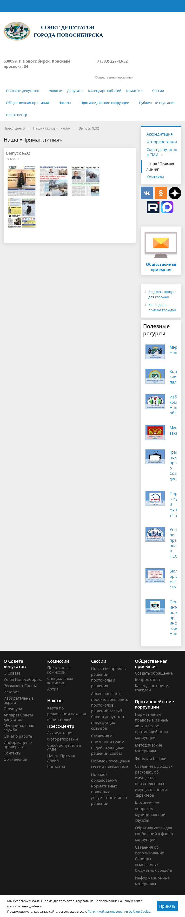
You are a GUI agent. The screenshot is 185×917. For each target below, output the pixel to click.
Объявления (15, 759)
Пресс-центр (16, 114)
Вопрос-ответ (147, 679)
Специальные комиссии (60, 680)
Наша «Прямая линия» (52, 128)
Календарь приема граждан (153, 688)
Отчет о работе (18, 736)
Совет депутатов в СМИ (161, 152)
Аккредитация (159, 134)
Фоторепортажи (161, 141)
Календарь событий (104, 90)
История (12, 692)
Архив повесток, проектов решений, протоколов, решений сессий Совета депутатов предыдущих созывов (109, 711)
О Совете (12, 673)
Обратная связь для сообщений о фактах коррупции (154, 833)
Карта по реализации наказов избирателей (66, 713)
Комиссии (134, 90)
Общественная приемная (27, 102)
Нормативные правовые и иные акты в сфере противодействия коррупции (151, 726)
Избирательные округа (18, 700)
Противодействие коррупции (104, 102)
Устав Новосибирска (23, 679)
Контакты (155, 177)
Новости (55, 90)
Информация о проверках (18, 744)
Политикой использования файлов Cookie (118, 911)
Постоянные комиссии (59, 670)
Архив (53, 689)
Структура (13, 708)
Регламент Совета (20, 685)
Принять (167, 906)
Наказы (65, 102)
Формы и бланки (150, 758)
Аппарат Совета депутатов (18, 717)
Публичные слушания (157, 102)
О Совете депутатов (22, 90)
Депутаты (75, 90)
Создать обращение (154, 673)
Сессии (158, 90)
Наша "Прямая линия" (160, 166)
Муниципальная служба (19, 728)
